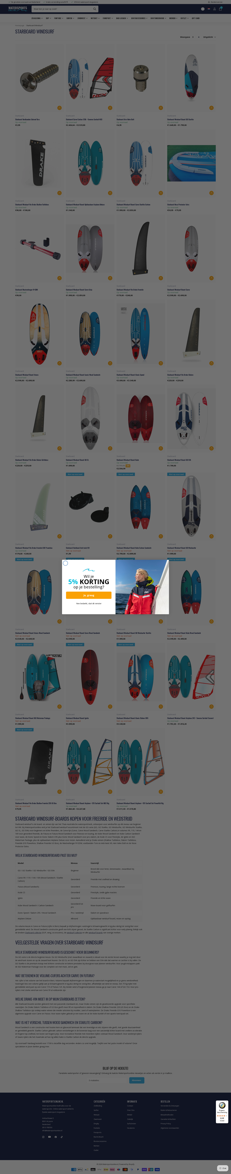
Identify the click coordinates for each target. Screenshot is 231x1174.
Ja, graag (88, 595)
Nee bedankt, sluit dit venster (88, 603)
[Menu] (226, 1102)
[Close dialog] (65, 563)
